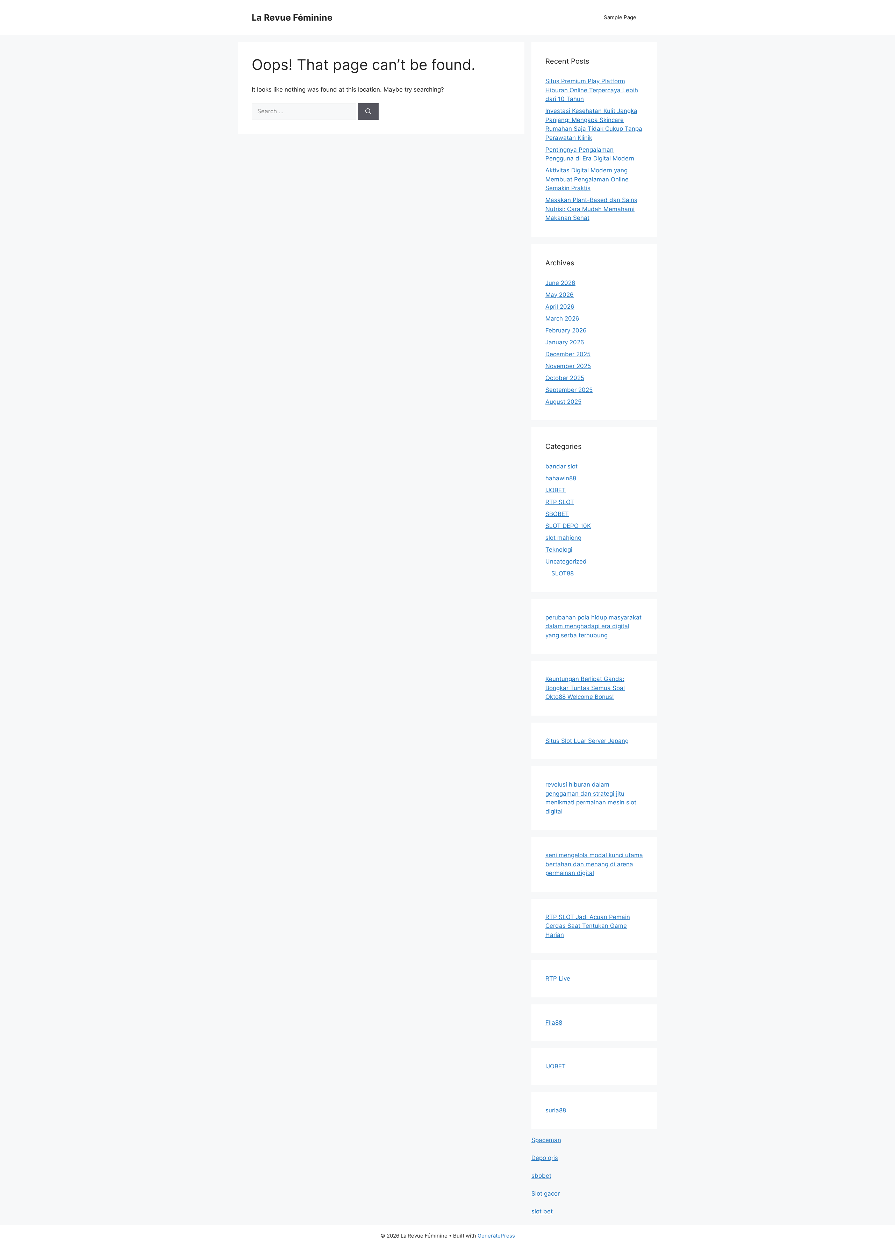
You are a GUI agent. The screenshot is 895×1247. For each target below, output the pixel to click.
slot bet (542, 1211)
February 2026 (566, 330)
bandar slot (561, 466)
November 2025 (568, 366)
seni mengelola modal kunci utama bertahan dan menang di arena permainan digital (594, 864)
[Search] (368, 111)
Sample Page (620, 17)
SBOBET (557, 513)
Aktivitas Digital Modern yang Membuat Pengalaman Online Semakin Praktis (587, 179)
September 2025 (569, 389)
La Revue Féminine (292, 17)
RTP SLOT (559, 502)
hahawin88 (560, 478)
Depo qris (544, 1157)
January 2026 (564, 342)
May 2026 (559, 294)
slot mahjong (563, 537)
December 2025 (567, 354)
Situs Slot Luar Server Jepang (587, 740)
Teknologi (558, 549)
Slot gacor (545, 1193)
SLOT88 (562, 573)
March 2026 (562, 318)
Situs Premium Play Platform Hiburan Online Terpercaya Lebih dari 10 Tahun (591, 90)
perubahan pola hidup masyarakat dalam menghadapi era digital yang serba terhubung (593, 626)
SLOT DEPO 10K (568, 525)
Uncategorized (566, 561)
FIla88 (553, 1022)
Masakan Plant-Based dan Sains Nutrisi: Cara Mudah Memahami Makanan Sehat (591, 208)
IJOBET (555, 490)
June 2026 (560, 282)
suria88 (555, 1110)
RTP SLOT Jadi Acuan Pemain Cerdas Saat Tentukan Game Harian (587, 925)
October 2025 (564, 377)
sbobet (541, 1175)
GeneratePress (496, 1235)
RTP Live (557, 978)
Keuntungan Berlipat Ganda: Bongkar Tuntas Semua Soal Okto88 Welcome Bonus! (585, 687)
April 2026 (559, 306)
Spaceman (546, 1140)
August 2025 (563, 401)
